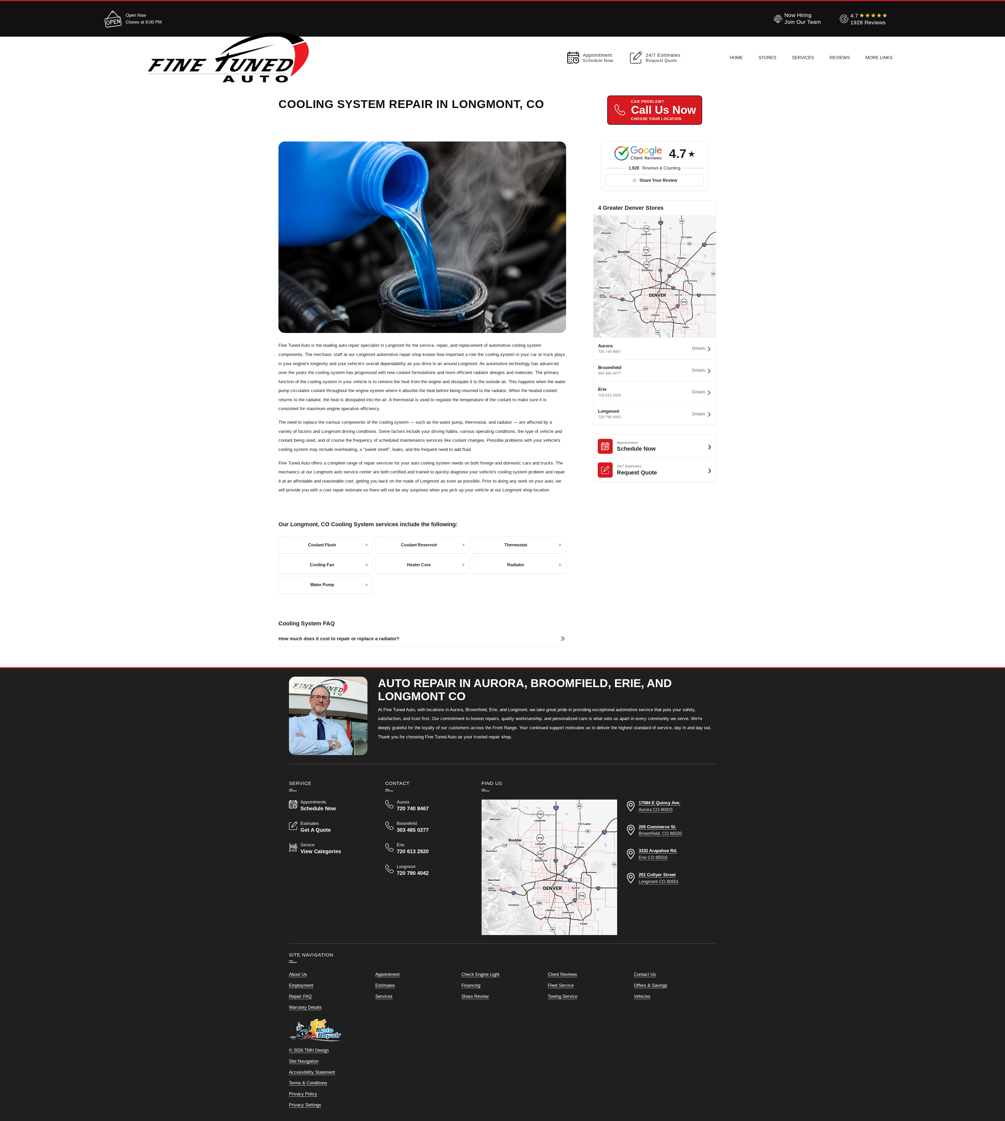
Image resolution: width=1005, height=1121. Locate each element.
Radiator (515, 565)
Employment (301, 985)
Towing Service (562, 996)
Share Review (475, 996)
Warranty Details (305, 1007)
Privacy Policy (303, 1093)
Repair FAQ (300, 996)
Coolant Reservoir (419, 545)
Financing (470, 985)
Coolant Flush (322, 545)
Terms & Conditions (308, 1082)
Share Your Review (658, 180)
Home (736, 57)
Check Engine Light (480, 974)
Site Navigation (304, 1061)
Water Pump (322, 584)
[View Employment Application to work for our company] (796, 19)
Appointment (387, 974)
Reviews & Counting (654, 168)
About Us (298, 974)
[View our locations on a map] (549, 867)
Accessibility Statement (312, 1072)
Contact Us (645, 974)
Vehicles (642, 996)
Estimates (385, 985)
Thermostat (515, 545)
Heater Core (419, 565)
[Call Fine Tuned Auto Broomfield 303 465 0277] (427, 827)
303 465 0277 (609, 373)
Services (803, 57)
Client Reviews (562, 974)
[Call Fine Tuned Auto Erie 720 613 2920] (427, 848)
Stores (767, 57)
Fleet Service (561, 985)
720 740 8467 (609, 351)
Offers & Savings (650, 985)
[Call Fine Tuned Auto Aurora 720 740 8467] (427, 806)
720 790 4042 (609, 417)
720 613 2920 (609, 395)
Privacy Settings (305, 1104)
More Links (879, 57)
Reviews (840, 57)
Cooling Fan (322, 565)
